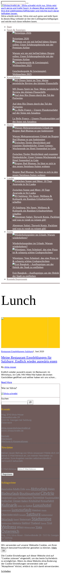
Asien (51, 489)
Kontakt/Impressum (17, 279)
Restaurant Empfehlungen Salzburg (17, 351)
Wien (20, 527)
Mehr (54, 548)
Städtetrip (16, 523)
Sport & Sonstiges (16, 29)
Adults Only (19, 489)
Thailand (35, 523)
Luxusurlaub (21, 510)
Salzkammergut (46, 515)
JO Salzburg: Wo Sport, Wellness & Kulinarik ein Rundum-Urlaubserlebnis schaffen (32, 210)
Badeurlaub (10, 493)
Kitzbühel (34, 501)
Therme (43, 523)
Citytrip (47, 493)
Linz (24, 506)
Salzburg (33, 514)
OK (3, 551)
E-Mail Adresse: (9, 469)
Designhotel (6, 498)
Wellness (8, 527)
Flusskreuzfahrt (52, 498)
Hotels (10, 124)
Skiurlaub (7, 519)
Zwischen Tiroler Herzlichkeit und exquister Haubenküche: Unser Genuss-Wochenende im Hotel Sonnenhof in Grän (36, 157)
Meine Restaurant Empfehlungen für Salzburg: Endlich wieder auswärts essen (29, 359)
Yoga (38, 527)
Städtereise (41, 519)
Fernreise (38, 497)
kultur (20, 506)
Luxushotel (42, 505)
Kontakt (5, 436)
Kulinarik (9, 505)
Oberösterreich (10, 515)
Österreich (10, 531)
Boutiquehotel (30, 493)
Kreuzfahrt (47, 501)
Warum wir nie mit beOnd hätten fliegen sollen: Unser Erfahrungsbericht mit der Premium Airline (33, 56)
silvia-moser (10, 367)
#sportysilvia (6, 489)
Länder (10, 178)
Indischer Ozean (11, 501)
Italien (24, 501)
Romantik (22, 515)
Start (9, 26)
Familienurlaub (24, 498)
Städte (10, 231)
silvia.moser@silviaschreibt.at (15, 428)
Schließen (6, 571)
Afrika (28, 489)
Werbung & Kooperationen (14, 441)
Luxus (29, 505)
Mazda (43, 510)
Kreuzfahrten (13, 77)
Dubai (14, 498)
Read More (6, 382)
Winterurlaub (29, 528)
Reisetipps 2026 (20, 38)
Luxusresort (6, 510)
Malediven (36, 510)
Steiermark (25, 519)
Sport (16, 519)
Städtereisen (6, 523)
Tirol (49, 523)
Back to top (6, 540)
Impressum (6, 439)
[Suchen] (30, 402)
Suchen (5, 399)
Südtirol (26, 523)
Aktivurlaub (39, 489)
